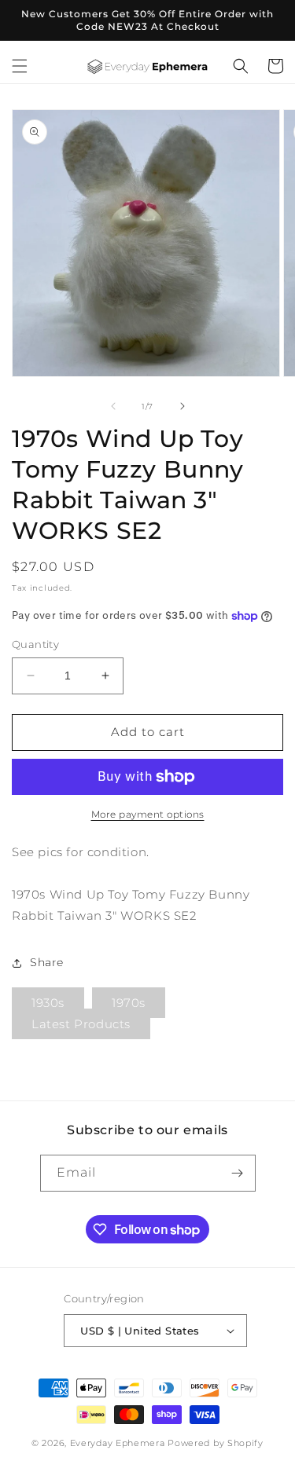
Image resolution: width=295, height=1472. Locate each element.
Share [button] (47, 962)
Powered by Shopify (216, 1442)
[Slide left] (113, 406)
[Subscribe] (237, 1173)
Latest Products (81, 1023)
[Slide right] (182, 406)
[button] (19, 66)
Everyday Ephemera (117, 1442)
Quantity (35, 644)
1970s (129, 1002)
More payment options (148, 814)
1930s (48, 1002)
